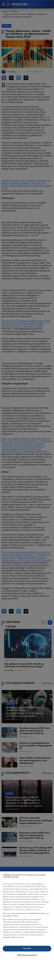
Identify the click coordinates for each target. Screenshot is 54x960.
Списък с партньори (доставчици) (19, 940)
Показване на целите (27, 955)
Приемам (27, 948)
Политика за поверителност (27, 909)
